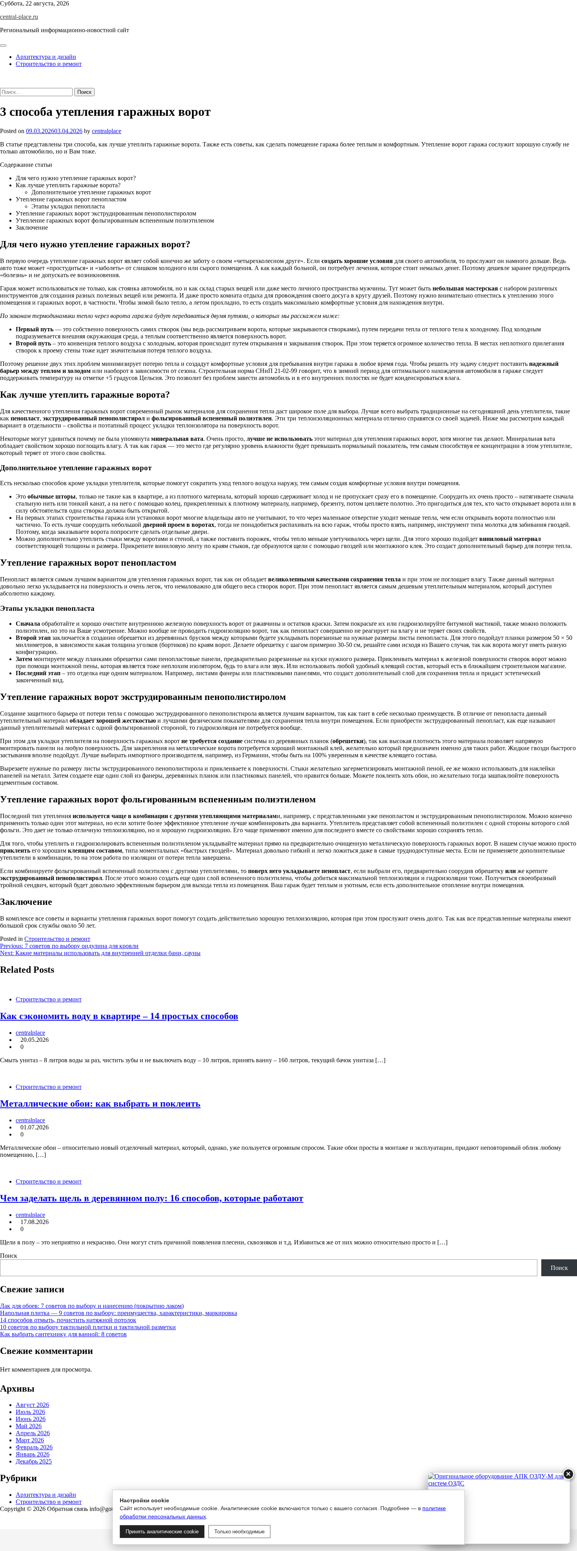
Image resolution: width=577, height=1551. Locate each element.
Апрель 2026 (33, 1433)
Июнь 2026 (31, 1419)
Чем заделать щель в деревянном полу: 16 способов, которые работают (151, 1198)
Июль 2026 (30, 1412)
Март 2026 (30, 1440)
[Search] (2, 84)
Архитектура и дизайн (46, 56)
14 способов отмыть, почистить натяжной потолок (68, 1320)
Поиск (8, 1255)
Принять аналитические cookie (162, 1532)
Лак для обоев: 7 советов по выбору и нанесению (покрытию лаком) (92, 1306)
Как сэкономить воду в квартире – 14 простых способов (119, 1016)
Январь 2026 (32, 1454)
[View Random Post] (2, 77)
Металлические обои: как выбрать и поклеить (100, 1103)
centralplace (106, 131)
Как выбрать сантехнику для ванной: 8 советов (63, 1334)
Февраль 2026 (34, 1447)
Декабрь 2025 (34, 1461)
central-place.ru (19, 16)
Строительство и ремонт (49, 63)
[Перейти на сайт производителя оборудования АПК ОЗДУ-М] (499, 1508)
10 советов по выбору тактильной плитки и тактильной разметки (88, 1327)
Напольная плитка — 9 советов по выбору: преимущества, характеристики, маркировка (118, 1313)
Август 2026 (32, 1404)
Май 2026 (29, 1426)
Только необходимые (239, 1532)
